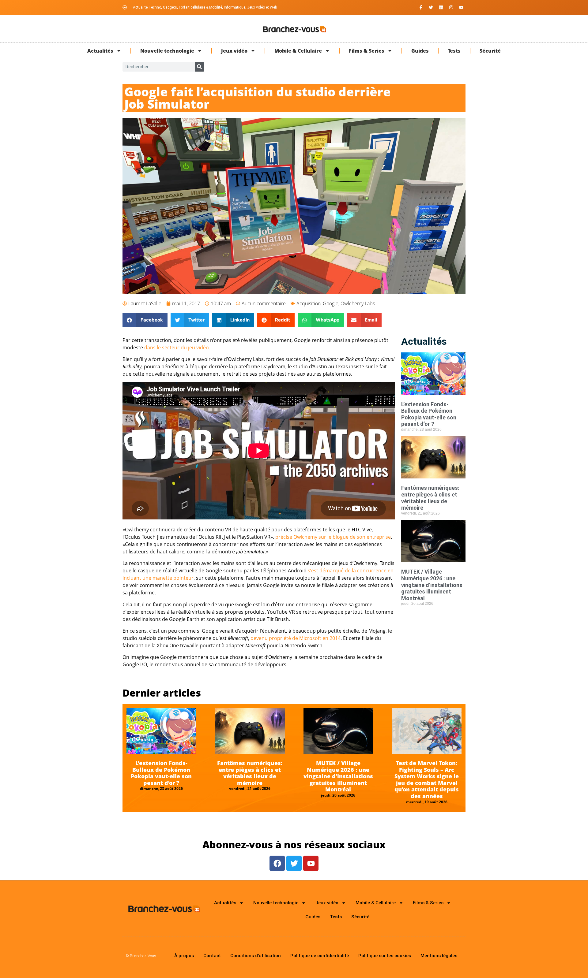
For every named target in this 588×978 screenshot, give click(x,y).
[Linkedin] (441, 7)
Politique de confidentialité (319, 955)
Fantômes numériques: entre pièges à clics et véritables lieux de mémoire (430, 498)
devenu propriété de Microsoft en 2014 (296, 638)
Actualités (100, 50)
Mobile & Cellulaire (298, 50)
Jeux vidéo (234, 50)
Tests (454, 50)
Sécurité (490, 50)
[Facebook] (277, 863)
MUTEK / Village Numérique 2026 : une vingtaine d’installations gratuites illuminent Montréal (431, 584)
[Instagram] (451, 7)
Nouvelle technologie (167, 50)
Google (330, 303)
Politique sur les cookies (384, 955)
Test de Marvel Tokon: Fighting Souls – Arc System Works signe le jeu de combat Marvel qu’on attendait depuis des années (426, 779)
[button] (145, 320)
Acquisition (308, 303)
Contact (212, 955)
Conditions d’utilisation (255, 955)
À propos (184, 955)
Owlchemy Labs (358, 303)
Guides (420, 50)
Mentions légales (438, 955)
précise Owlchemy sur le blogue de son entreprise (333, 537)
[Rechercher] (199, 67)
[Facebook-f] (421, 7)
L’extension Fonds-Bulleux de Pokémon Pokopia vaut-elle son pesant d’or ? (428, 414)
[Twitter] (431, 7)
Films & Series (366, 50)
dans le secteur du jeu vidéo (176, 347)
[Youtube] (461, 7)
